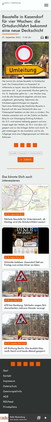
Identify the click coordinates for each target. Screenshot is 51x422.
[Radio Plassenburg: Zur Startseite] (22, 5)
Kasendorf (23, 153)
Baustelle (13, 153)
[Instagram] (25, 364)
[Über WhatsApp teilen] (29, 145)
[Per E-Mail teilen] (35, 145)
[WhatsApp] (13, 364)
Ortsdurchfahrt (35, 153)
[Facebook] (19, 364)
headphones (42, 37)
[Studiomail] (32, 364)
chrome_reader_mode (47, 37)
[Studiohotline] (38, 364)
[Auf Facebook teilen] (16, 145)
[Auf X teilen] (22, 145)
